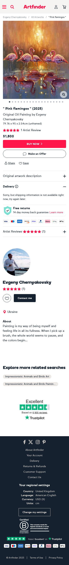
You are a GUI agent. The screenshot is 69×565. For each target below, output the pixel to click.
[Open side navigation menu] (4, 6)
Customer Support (34, 471)
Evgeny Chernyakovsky (14, 17)
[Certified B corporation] (34, 526)
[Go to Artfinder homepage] (35, 6)
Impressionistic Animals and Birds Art (27, 376)
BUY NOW (33, 144)
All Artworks (37, 17)
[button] (63, 94)
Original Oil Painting (17, 114)
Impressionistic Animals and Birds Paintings (30, 384)
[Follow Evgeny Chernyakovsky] (7, 298)
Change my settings (34, 512)
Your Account (35, 455)
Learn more (56, 212)
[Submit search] (12, 6)
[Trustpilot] (34, 538)
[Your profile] (56, 7)
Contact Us (34, 477)
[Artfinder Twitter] (30, 442)
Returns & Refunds (34, 466)
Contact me (25, 298)
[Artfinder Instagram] (38, 442)
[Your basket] (64, 7)
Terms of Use (36, 557)
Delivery (34, 460)
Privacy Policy (56, 557)
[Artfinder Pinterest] (44, 442)
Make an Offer (37, 153)
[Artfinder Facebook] (24, 442)
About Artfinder (34, 449)
